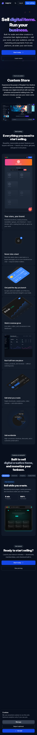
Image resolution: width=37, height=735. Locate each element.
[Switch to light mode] (15, 3)
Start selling (30, 3)
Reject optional (18, 726)
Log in (21, 3)
